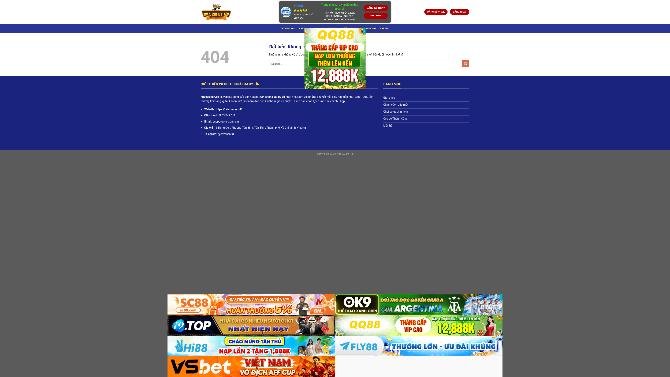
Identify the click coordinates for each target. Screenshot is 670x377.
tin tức (385, 28)
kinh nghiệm (368, 28)
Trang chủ (287, 28)
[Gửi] (465, 63)
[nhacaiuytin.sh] (237, 12)
